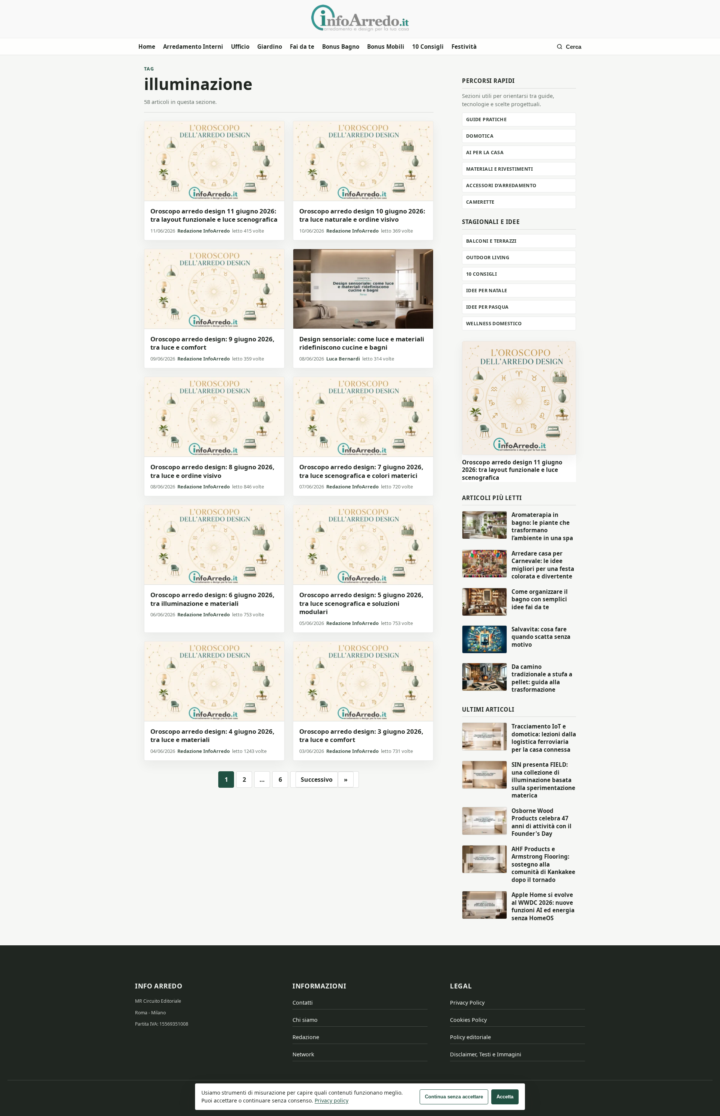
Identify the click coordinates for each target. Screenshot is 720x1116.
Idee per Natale (486, 290)
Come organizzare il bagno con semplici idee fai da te (540, 599)
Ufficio (240, 46)
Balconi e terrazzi (491, 241)
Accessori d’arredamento (501, 185)
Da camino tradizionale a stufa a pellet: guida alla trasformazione (542, 678)
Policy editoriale (470, 1037)
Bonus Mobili (385, 46)
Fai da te (302, 46)
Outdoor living (487, 257)
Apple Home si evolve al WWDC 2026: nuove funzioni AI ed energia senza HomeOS (543, 906)
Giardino (269, 46)
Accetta (504, 1096)
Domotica (480, 136)
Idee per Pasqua (487, 307)
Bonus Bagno (340, 46)
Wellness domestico (494, 323)
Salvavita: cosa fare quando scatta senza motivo (541, 636)
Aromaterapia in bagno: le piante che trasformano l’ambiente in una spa (542, 526)
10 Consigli (428, 46)
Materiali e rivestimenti (499, 169)
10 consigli (481, 274)
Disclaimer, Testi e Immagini (485, 1054)
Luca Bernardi (343, 358)
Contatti (302, 1002)
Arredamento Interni (193, 46)
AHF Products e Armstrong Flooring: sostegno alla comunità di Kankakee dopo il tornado (543, 864)
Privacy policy (331, 1100)
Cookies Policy (468, 1019)
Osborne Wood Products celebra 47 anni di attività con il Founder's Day (542, 822)
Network (303, 1054)
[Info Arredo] (360, 18)
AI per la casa (485, 152)
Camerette (480, 202)
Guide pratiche (486, 119)
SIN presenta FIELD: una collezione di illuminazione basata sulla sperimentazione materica (543, 780)
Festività (464, 46)
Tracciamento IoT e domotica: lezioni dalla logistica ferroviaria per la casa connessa (544, 737)
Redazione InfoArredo (203, 230)
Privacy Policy (467, 1002)
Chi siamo (305, 1019)
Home (146, 46)
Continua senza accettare (454, 1096)
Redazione (305, 1037)
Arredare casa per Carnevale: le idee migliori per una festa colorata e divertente (543, 565)
